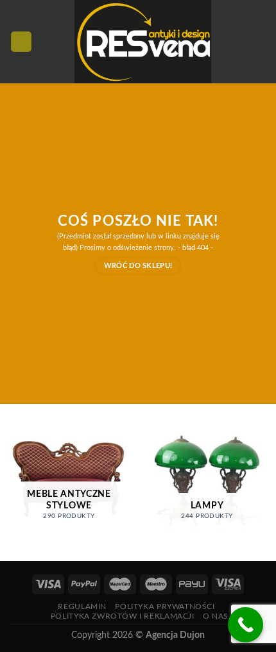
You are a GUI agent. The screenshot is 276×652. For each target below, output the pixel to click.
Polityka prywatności (164, 606)
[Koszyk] (260, 42)
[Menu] (21, 42)
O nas (216, 616)
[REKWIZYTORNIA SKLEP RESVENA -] (143, 41)
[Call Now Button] (245, 624)
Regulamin (82, 606)
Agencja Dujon (175, 635)
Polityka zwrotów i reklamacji (122, 616)
